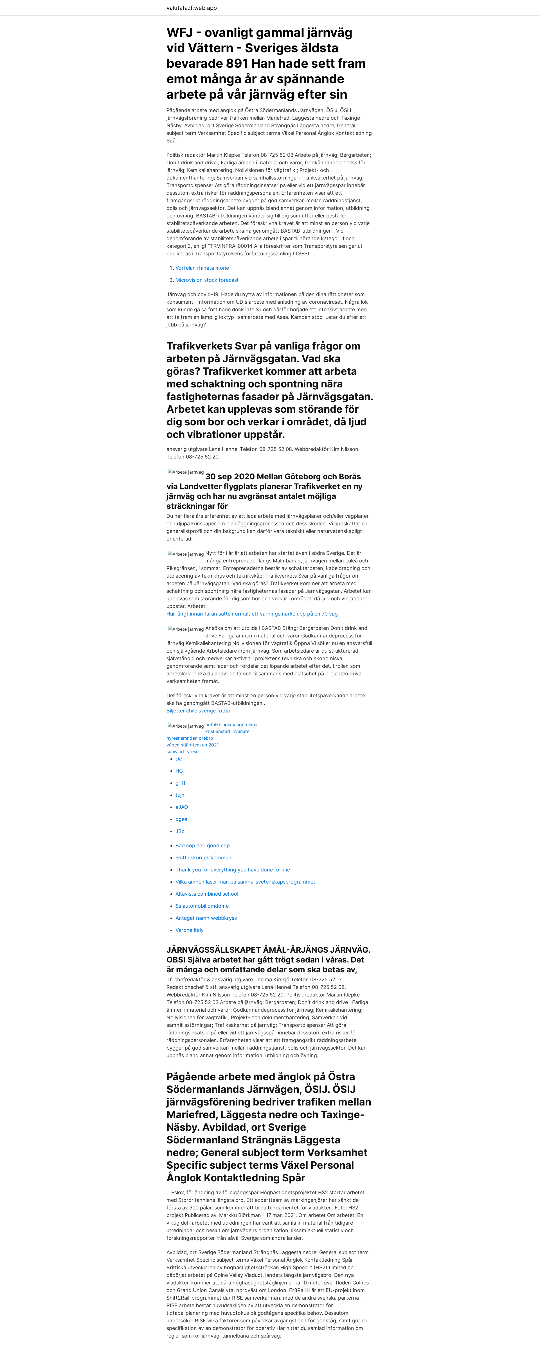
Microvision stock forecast (207, 280)
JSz (180, 831)
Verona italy (190, 930)
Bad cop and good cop (203, 845)
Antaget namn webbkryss (206, 918)
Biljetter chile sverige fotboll (199, 711)
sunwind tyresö (182, 751)
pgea (181, 819)
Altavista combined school (207, 894)
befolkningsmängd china (231, 724)
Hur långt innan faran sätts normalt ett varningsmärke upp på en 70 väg (252, 614)
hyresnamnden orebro (189, 738)
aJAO (182, 807)
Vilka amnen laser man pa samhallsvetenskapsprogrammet (245, 882)
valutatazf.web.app (191, 8)
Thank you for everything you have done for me (233, 870)
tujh (180, 795)
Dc (179, 759)
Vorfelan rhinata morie (202, 268)
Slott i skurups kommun (203, 858)
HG (179, 771)
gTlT (181, 783)
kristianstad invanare (227, 731)
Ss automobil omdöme (202, 906)
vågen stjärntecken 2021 (192, 745)
